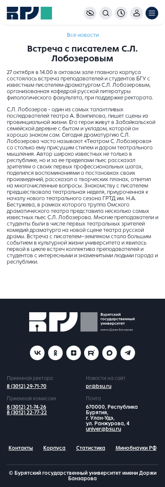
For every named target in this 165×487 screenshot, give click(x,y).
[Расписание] (121, 13)
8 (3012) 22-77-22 (27, 412)
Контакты (20, 448)
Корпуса (54, 448)
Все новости (83, 35)
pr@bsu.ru (98, 386)
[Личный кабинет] (136, 13)
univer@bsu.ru (103, 429)
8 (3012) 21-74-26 (26, 407)
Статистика (90, 448)
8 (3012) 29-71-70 (27, 386)
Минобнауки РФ (136, 448)
